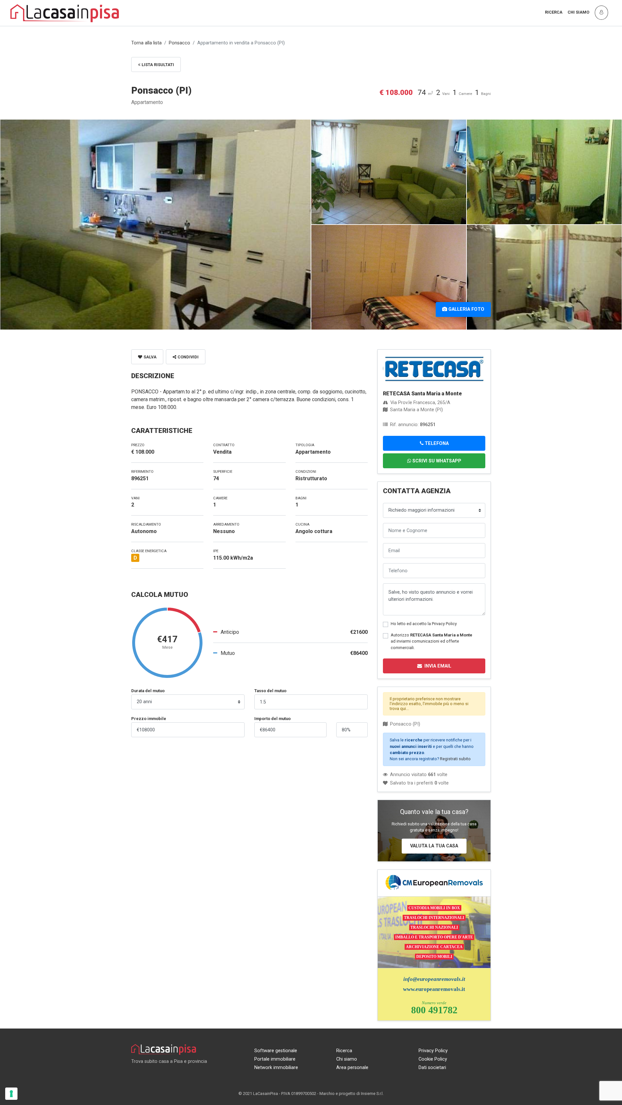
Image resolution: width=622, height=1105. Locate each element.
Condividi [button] (188, 357)
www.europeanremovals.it (434, 989)
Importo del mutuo (272, 718)
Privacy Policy (444, 623)
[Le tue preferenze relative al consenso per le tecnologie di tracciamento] (11, 1094)
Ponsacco (179, 43)
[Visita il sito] (434, 882)
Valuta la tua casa (434, 846)
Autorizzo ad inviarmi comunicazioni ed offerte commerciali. (431, 641)
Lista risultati (158, 64)
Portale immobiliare (274, 1059)
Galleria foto (466, 309)
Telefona (437, 443)
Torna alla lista (146, 43)
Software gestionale (275, 1050)
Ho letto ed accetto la (424, 623)
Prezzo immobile (148, 718)
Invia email (437, 666)
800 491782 (434, 1010)
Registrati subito (455, 758)
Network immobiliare (276, 1067)
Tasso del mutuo (270, 690)
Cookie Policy (433, 1059)
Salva (150, 357)
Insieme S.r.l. (372, 1093)
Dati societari (432, 1067)
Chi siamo (578, 12)
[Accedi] (601, 12)
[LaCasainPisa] (65, 12)
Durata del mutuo (148, 690)
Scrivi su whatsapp (436, 461)
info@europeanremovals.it (434, 979)
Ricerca (553, 12)
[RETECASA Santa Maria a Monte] (434, 368)
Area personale (352, 1067)
